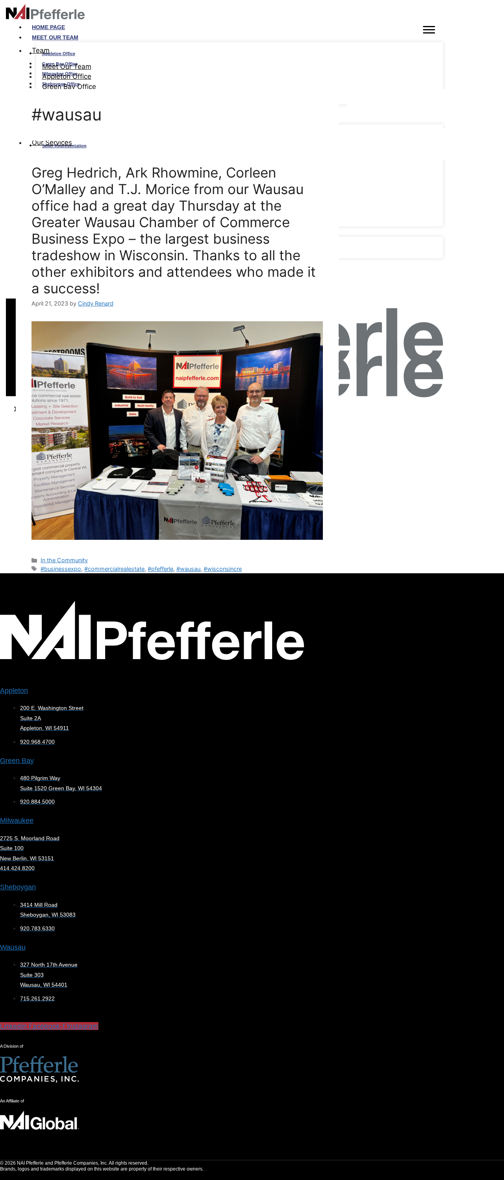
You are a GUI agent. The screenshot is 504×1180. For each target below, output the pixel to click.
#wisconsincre (223, 568)
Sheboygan (18, 887)
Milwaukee (16, 820)
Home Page (48, 27)
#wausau (188, 568)
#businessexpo (61, 568)
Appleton (14, 691)
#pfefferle (160, 568)
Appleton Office (58, 53)
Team (41, 50)
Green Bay (17, 761)
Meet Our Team (55, 37)
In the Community (64, 560)
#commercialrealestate (114, 568)
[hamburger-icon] (429, 31)
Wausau (13, 947)
